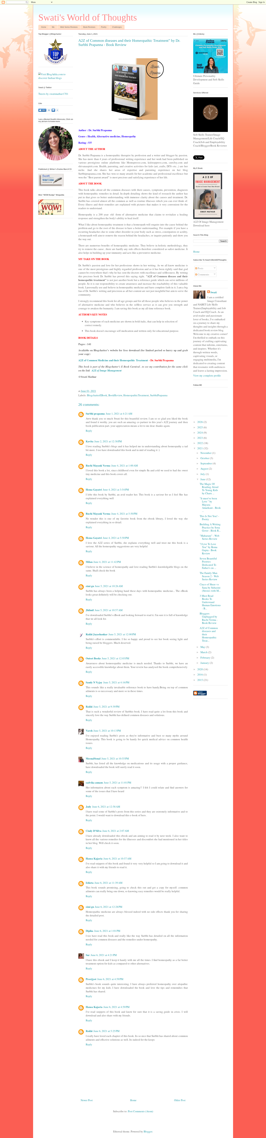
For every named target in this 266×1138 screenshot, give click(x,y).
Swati (213, 292)
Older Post (179, 1100)
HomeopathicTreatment (136, 395)
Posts (200, 268)
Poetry (103, 27)
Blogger (148, 1131)
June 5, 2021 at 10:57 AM (109, 610)
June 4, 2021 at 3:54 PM (116, 489)
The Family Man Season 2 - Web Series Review (209, 576)
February (205, 657)
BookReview (115, 395)
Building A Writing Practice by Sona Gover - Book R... (210, 527)
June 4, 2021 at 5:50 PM (124, 513)
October (205, 458)
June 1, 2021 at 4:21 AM (119, 413)
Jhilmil (90, 610)
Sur (88, 955)
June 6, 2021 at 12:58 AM (106, 806)
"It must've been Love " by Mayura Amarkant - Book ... (210, 505)
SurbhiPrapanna (158, 395)
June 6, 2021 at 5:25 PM (106, 1031)
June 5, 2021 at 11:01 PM (117, 782)
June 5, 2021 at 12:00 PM (122, 634)
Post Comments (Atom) (140, 1111)
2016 (200, 674)
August (204, 468)
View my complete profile (207, 375)
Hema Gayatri (94, 489)
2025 (200, 427)
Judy (88, 806)
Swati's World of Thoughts (87, 17)
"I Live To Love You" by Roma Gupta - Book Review (208, 548)
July (203, 474)
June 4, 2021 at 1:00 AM (124, 465)
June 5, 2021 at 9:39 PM (106, 706)
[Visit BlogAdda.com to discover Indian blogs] (55, 78)
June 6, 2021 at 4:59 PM (110, 979)
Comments (203, 274)
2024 (200, 432)
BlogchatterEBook (97, 395)
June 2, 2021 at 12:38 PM (108, 441)
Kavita (89, 441)
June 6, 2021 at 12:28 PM (108, 907)
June (203, 479)
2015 (200, 680)
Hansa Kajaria (94, 858)
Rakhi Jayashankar (97, 634)
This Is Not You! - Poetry (209, 517)
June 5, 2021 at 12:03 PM (115, 658)
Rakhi (89, 706)
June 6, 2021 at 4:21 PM (104, 955)
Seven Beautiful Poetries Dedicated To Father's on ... (208, 563)
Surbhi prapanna (95, 413)
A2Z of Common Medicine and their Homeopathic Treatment (113, 360)
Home (43, 27)
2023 (200, 438)
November (206, 453)
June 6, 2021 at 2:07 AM (115, 831)
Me (53, 27)
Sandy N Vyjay (94, 682)
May (203, 647)
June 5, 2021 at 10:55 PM (115, 758)
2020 (200, 669)
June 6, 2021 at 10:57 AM (117, 858)
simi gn (90, 586)
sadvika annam (94, 782)
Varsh (89, 731)
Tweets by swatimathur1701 (53, 94)
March (204, 652)
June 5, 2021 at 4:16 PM (116, 682)
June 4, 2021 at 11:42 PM (107, 562)
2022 (200, 443)
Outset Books (93, 658)
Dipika (89, 931)
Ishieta (90, 883)
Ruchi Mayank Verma (98, 465)
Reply (89, 430)
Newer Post (87, 1100)
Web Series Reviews (69, 27)
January (205, 663)
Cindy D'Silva (93, 831)
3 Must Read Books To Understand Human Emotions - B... (210, 602)
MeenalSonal (93, 758)
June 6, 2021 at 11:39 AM (108, 882)
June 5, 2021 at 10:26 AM (109, 586)
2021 (200, 448)
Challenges (117, 27)
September (206, 463)
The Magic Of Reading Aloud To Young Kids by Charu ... (209, 488)
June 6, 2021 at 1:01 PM (107, 931)
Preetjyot (91, 979)
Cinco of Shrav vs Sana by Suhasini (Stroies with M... (210, 587)
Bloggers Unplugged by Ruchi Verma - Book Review (209, 618)
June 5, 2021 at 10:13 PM (107, 730)
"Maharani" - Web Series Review (209, 537)
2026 (200, 422)
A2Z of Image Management (107, 370)
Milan (89, 562)
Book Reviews (89, 27)
